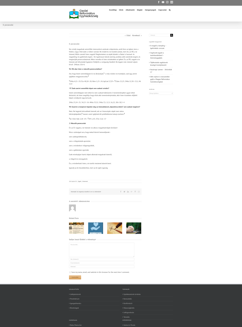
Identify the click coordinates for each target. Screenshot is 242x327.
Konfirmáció (128, 303)
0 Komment (85, 181)
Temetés (127, 317)
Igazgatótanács (75, 303)
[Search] (170, 10)
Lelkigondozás (129, 312)
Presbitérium (74, 299)
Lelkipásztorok (75, 294)
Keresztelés (128, 299)
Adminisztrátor (84, 201)
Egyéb (79, 181)
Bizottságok (74, 308)
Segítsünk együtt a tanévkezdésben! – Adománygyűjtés (157, 55)
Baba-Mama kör (76, 325)
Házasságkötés (129, 308)
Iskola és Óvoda (129, 325)
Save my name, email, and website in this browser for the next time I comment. (100, 272)
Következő (136, 35)
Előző (128, 35)
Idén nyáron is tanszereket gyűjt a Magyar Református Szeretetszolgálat (160, 79)
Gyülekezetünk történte (132, 294)
